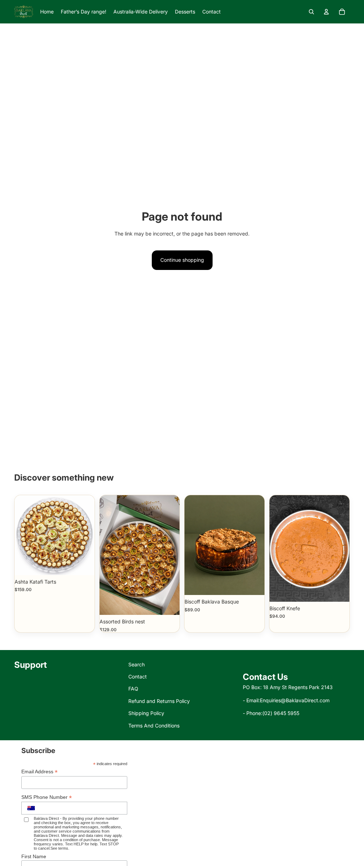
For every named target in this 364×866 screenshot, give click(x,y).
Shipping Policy (146, 713)
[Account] (326, 12)
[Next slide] (343, 548)
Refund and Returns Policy (159, 701)
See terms (59, 848)
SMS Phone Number (46, 797)
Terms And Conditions (154, 725)
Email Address (39, 771)
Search (136, 664)
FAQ (133, 689)
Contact (137, 676)
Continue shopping (182, 260)
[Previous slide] (274, 548)
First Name (33, 856)
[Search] (311, 12)
